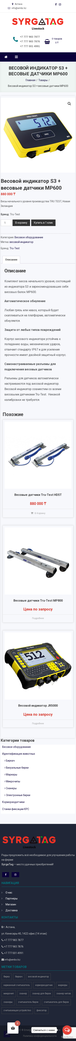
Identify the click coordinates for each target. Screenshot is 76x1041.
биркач (19, 976)
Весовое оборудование (29, 237)
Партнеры (12, 898)
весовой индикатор (21, 241)
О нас (9, 892)
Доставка (12, 910)
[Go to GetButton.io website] (67, 1037)
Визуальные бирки (17, 767)
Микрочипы (13, 781)
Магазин (11, 904)
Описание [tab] (11, 259)
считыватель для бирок (56, 1002)
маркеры (62, 985)
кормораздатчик (44, 985)
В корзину (21, 222)
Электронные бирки (18, 795)
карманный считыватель (17, 985)
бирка (7, 976)
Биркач (10, 760)
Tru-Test (15, 248)
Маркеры (11, 774)
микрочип (9, 993)
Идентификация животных (18, 753)
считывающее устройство (17, 1010)
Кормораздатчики (13, 802)
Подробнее (38, 618)
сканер (23, 993)
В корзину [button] (40, 513)
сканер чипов (63, 993)
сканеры (8, 1002)
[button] (69, 103)
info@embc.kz (12, 959)
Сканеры (11, 788)
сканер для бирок (41, 993)
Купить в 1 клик (43, 222)
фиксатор (41, 1010)
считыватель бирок (28, 1002)
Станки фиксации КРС (15, 809)
